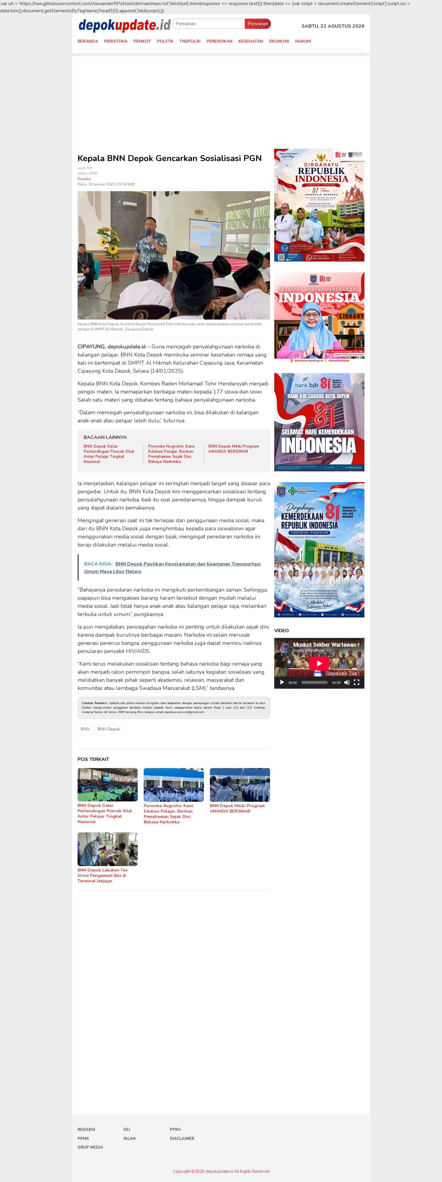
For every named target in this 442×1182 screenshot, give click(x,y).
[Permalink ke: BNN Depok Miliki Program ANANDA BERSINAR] (240, 785)
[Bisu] (347, 682)
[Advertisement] (221, 98)
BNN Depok (109, 729)
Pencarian (258, 23)
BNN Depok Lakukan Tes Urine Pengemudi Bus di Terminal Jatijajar (102, 875)
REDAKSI (86, 1129)
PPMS (83, 1138)
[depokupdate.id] (125, 26)
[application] (319, 663)
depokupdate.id (127, 346)
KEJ (127, 1129)
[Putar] (282, 682)
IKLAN (130, 1138)
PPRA (175, 1129)
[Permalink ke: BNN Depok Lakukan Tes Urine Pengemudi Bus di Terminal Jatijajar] (108, 849)
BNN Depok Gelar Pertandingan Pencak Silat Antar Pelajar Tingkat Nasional (109, 454)
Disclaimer (182, 1138)
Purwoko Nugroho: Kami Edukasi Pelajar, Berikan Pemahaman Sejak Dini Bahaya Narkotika (171, 454)
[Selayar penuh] (357, 682)
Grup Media (90, 1147)
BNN (85, 729)
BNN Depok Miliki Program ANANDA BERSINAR (233, 449)
